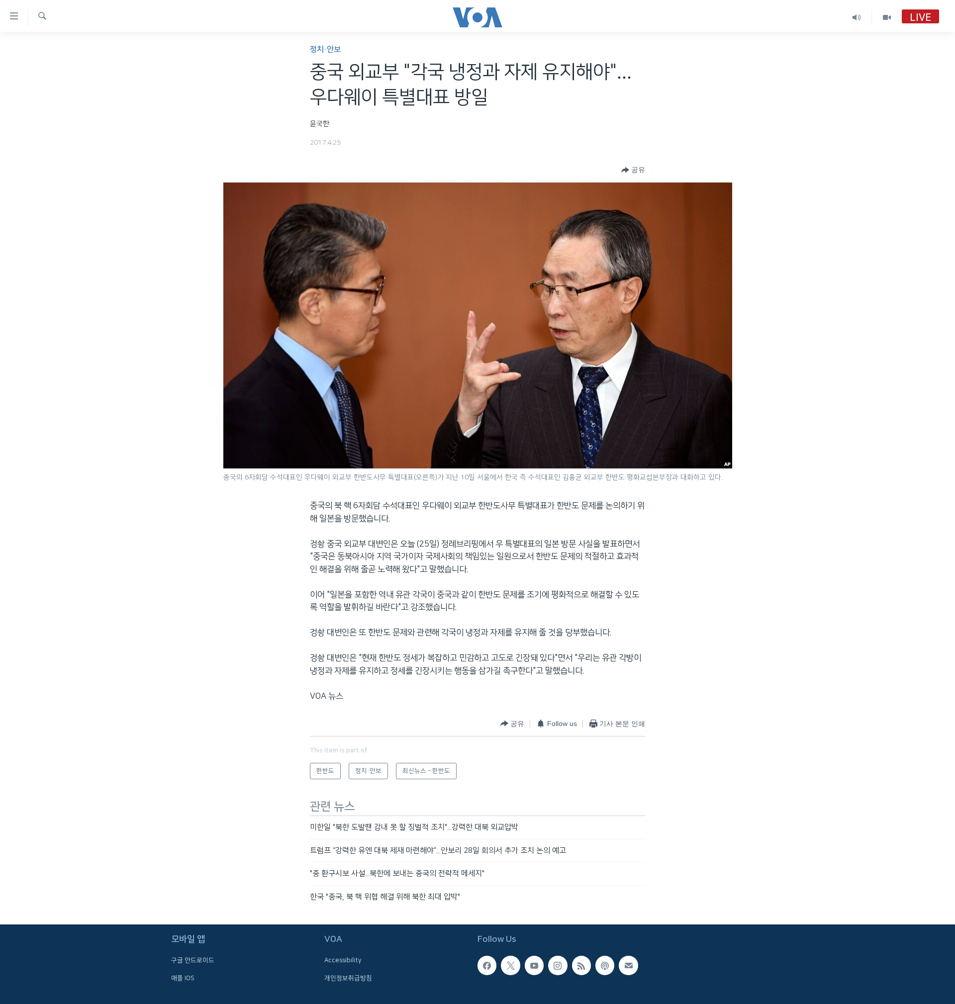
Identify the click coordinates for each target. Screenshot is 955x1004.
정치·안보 (325, 49)
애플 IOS (182, 978)
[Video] (887, 17)
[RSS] (581, 965)
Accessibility (343, 960)
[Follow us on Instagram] (557, 965)
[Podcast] (604, 965)
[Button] (633, 170)
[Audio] (857, 17)
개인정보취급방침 (348, 978)
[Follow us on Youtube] (534, 965)
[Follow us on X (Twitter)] (510, 965)
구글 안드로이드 (192, 960)
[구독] (628, 965)
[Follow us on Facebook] (487, 965)
